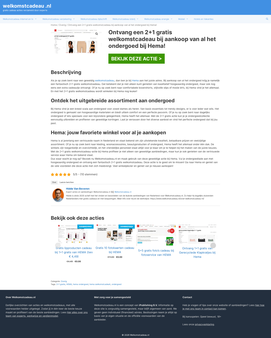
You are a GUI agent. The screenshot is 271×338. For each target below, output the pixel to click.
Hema (135, 80)
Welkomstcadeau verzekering (56, 19)
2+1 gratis (60, 284)
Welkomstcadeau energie (156, 19)
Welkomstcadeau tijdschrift (94, 19)
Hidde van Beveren (77, 188)
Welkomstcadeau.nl (122, 192)
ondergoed (116, 284)
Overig (62, 25)
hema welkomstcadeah (100, 284)
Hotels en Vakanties (203, 19)
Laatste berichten (67, 182)
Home (54, 25)
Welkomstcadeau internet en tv (18, 19)
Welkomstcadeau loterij (123, 19)
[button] (96, 33)
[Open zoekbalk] (267, 19)
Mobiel (181, 19)
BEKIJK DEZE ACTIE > (136, 59)
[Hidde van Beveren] (58, 201)
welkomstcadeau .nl (27, 6)
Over (54, 182)
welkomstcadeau (104, 80)
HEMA (69, 284)
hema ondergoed (80, 284)
